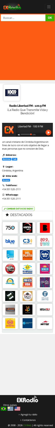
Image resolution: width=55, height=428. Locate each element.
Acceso (6, 180)
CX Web (27, 425)
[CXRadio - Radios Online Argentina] (27, 398)
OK (50, 17)
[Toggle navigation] (49, 7)
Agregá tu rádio (29, 414)
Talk (14, 159)
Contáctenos (29, 420)
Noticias (7, 159)
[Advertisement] (27, 50)
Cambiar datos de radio (19, 209)
